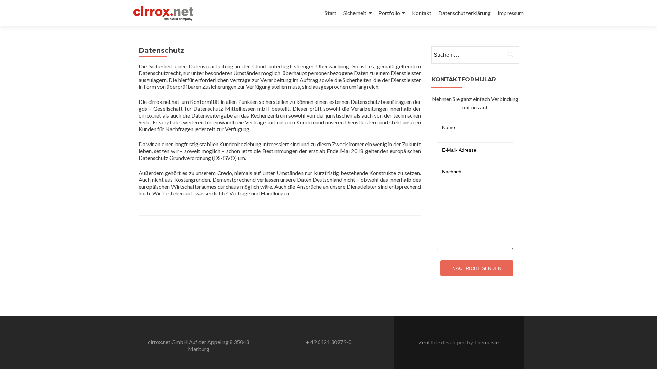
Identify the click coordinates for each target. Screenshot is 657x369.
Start (330, 13)
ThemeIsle (486, 342)
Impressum (511, 13)
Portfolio (389, 13)
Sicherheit (354, 13)
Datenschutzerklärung (464, 13)
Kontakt (421, 13)
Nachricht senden (476, 268)
